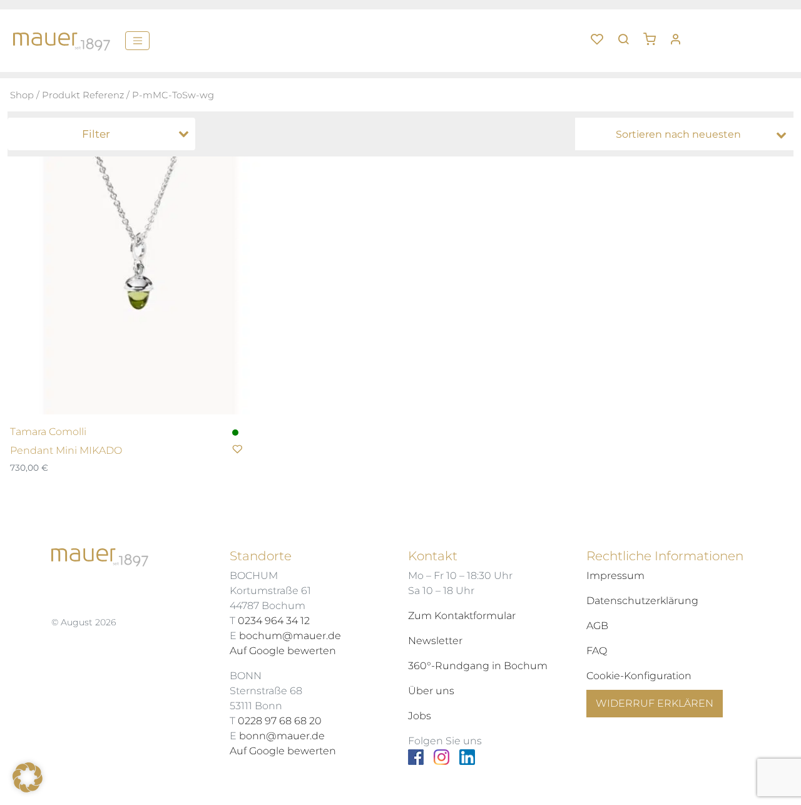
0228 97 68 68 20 (280, 721)
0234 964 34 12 (274, 621)
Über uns (431, 691)
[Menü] (137, 40)
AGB (597, 626)
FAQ (596, 651)
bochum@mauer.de (290, 636)
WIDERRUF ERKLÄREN (654, 703)
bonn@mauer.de (282, 736)
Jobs (419, 716)
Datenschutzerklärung (642, 601)
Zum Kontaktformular (462, 616)
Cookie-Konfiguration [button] (638, 676)
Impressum (615, 576)
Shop (22, 95)
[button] (654, 34)
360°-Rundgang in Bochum (478, 666)
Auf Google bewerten (283, 651)
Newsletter (435, 641)
